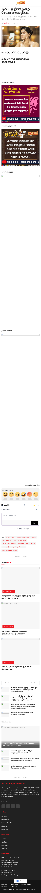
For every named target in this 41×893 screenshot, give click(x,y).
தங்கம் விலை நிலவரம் (9, 544)
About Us (4, 816)
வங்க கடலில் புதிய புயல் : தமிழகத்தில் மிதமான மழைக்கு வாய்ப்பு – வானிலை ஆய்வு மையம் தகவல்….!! (23, 706)
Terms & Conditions (7, 823)
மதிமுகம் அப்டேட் (8, 627)
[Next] (22, 676)
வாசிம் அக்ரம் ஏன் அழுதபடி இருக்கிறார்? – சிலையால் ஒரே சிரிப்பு (24, 767)
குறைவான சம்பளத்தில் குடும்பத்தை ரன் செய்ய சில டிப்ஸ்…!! (18, 597)
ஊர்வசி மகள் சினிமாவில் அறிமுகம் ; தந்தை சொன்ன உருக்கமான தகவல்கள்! (25, 759)
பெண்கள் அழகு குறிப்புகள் (26, 544)
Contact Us (4, 829)
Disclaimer (4, 826)
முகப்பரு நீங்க (6, 547)
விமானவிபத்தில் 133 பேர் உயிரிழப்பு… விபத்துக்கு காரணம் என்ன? (22, 752)
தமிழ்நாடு (4, 845)
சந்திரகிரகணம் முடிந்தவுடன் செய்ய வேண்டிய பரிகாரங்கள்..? (22, 713)
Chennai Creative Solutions (29, 889)
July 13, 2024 (16, 23)
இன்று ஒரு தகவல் (8, 591)
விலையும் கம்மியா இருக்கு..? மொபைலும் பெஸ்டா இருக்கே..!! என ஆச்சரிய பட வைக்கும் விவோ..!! (24, 690)
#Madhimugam (10, 537)
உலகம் (3, 839)
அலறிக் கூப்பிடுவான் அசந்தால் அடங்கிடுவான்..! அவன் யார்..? (14, 632)
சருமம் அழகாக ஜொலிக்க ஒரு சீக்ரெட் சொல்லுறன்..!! (16, 668)
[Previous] (18, 676)
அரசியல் (4, 848)
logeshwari (6, 23)
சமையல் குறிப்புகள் (20, 540)
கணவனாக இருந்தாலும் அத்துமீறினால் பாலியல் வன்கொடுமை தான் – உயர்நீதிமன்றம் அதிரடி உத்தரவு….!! (23, 698)
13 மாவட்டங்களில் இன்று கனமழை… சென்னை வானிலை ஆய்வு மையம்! (19, 744)
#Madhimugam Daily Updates (26, 537)
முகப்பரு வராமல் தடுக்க (9, 550)
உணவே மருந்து (7, 540)
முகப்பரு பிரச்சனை (19, 547)
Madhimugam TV (9, 889)
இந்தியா (4, 842)
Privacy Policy (5, 819)
